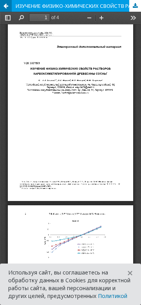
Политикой (112, 296)
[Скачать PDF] (135, 6)
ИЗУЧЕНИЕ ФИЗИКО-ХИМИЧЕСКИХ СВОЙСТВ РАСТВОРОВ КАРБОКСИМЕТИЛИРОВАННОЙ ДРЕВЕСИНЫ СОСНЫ (78, 5)
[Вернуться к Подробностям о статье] (6, 6)
